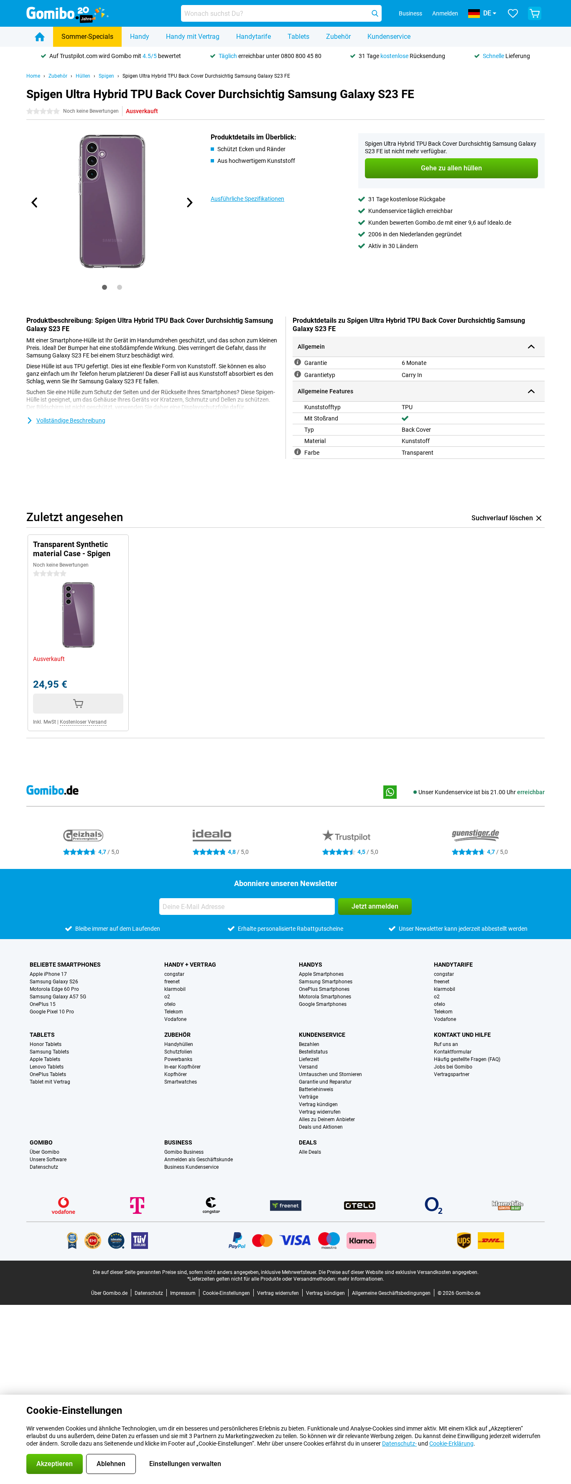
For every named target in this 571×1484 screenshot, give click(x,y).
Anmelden (445, 13)
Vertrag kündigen (318, 1104)
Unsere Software (48, 1159)
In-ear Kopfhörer (182, 1067)
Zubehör (338, 37)
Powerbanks (178, 1059)
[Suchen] (375, 13)
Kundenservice (388, 37)
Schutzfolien (178, 1052)
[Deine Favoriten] (513, 13)
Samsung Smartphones (325, 982)
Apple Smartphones (321, 974)
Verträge (308, 1097)
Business (178, 1142)
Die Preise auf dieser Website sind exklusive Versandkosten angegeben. (399, 1272)
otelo (170, 1004)
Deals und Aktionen (321, 1127)
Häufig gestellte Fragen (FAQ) (467, 1059)
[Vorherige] (34, 202)
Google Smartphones (323, 1004)
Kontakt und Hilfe (462, 1034)
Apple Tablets (45, 1059)
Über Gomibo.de (109, 1293)
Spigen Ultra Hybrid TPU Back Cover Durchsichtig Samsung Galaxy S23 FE (206, 76)
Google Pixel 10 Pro (52, 1012)
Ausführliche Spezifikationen (247, 198)
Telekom (173, 1012)
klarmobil (175, 989)
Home (33, 76)
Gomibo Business (184, 1152)
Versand (308, 1067)
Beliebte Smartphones (65, 964)
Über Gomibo (44, 1152)
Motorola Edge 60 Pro (54, 989)
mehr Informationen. (361, 1279)
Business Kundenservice (191, 1167)
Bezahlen (309, 1044)
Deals (308, 1142)
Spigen (106, 76)
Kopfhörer (175, 1074)
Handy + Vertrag (190, 964)
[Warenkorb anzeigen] (535, 13)
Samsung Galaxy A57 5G (58, 997)
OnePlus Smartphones (324, 989)
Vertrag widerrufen (320, 1112)
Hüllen (83, 76)
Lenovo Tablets (47, 1067)
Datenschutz (44, 1167)
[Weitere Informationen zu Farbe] (297, 451)
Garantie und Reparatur (325, 1082)
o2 (167, 997)
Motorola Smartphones (325, 997)
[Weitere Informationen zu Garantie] (297, 362)
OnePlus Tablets (48, 1074)
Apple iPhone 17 (48, 974)
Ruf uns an (446, 1044)
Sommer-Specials (87, 37)
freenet (172, 982)
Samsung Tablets (49, 1052)
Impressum (183, 1293)
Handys (310, 964)
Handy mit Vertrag (192, 37)
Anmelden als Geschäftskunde (198, 1159)
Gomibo (41, 1142)
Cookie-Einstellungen (226, 1293)
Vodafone (175, 1019)
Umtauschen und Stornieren (330, 1074)
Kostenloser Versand (83, 722)
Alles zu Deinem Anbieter (327, 1119)
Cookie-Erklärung (451, 1443)
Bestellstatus (313, 1052)
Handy (139, 37)
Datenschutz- (399, 1443)
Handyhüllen (178, 1044)
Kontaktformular (453, 1052)
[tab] (104, 287)
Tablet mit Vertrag (50, 1082)
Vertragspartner (451, 1074)
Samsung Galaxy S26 (54, 982)
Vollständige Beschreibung (70, 420)
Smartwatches (180, 1082)
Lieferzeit (309, 1059)
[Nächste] (189, 202)
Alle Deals (310, 1152)
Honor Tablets (45, 1044)
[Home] (39, 37)
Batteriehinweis (316, 1089)
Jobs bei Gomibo (453, 1067)
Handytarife (253, 37)
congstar (174, 974)
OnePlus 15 (43, 1004)
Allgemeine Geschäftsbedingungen (391, 1293)
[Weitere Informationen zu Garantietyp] (297, 374)
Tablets (298, 37)
